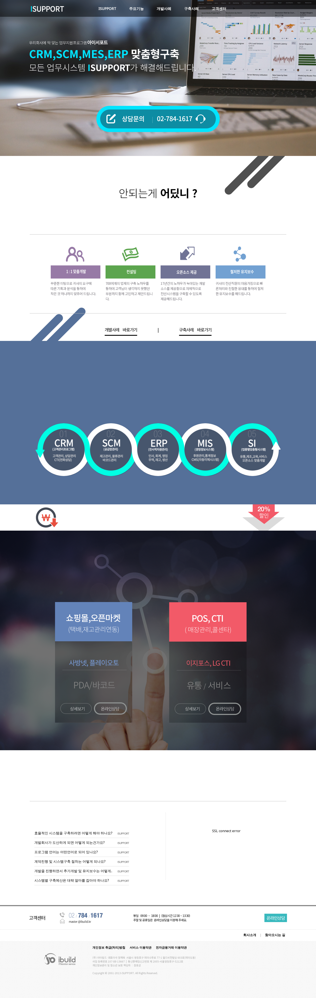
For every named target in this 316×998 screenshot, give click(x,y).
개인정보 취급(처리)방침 (108, 947)
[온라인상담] (96, 605)
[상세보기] (79, 605)
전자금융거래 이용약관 (171, 947)
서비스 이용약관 (141, 947)
